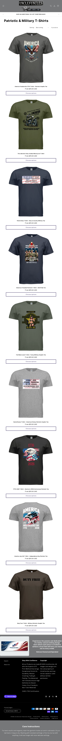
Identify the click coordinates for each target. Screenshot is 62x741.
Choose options (31, 93)
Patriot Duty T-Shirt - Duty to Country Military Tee (31, 220)
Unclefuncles (18, 716)
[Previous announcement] (3, 14)
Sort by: (32, 27)
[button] (3, 6)
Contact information (45, 718)
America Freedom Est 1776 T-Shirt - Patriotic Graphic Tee (31, 86)
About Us (7, 664)
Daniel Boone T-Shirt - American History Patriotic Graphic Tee (31, 422)
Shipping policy (54, 716)
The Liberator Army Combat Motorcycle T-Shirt (31, 153)
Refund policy (45, 716)
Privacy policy (36, 716)
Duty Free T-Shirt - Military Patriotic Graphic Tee (31, 623)
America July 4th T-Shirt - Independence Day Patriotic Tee (30, 556)
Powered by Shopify (26, 716)
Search (6, 661)
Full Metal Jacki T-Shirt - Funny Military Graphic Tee (31, 354)
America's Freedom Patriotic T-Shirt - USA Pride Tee (31, 287)
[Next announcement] (59, 14)
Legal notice (55, 718)
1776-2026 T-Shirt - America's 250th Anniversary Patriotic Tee (31, 489)
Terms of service (34, 718)
